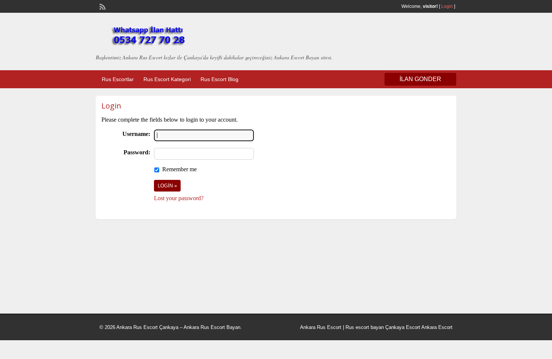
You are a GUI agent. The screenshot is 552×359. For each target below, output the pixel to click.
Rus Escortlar (118, 79)
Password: (137, 152)
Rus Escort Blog (219, 79)
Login (447, 6)
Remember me (179, 169)
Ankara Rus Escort (320, 327)
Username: (136, 134)
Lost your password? (179, 198)
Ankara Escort (436, 327)
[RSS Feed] (102, 6)
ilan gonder (420, 79)
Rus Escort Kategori (167, 79)
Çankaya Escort (402, 327)
